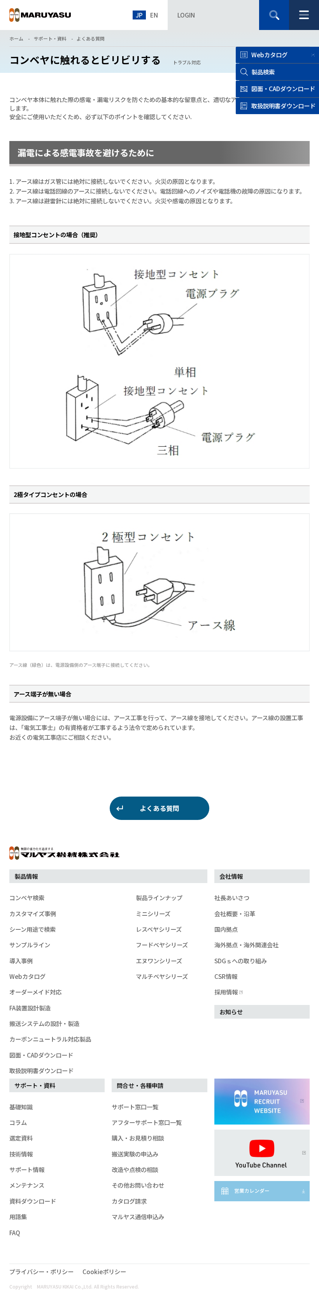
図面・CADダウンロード (41, 1055)
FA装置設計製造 (30, 1007)
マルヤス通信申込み (138, 1216)
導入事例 (21, 960)
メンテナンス (26, 1185)
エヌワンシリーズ (159, 960)
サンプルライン (29, 944)
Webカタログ (269, 54)
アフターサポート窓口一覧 (147, 1122)
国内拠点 (226, 929)
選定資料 (21, 1138)
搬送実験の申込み (135, 1153)
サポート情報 (26, 1169)
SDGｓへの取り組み (240, 960)
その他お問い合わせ (138, 1185)
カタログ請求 (129, 1201)
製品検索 (263, 71)
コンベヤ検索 (26, 897)
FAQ (14, 1232)
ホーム (16, 38)
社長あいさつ (231, 897)
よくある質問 (91, 38)
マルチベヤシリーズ (162, 976)
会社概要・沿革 (234, 913)
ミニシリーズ (153, 913)
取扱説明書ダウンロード (41, 1070)
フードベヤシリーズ (162, 944)
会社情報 (231, 876)
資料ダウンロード (32, 1201)
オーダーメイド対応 (35, 991)
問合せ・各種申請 (140, 1085)
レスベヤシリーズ (159, 929)
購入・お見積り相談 (138, 1138)
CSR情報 (225, 976)
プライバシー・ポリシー (41, 1271)
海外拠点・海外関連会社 (246, 944)
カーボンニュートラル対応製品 (50, 1039)
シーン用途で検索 (32, 929)
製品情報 (26, 876)
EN (154, 15)
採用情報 (226, 991)
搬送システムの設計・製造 (44, 1023)
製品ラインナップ (159, 897)
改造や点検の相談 (135, 1169)
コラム (18, 1122)
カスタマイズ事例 (32, 913)
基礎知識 (21, 1106)
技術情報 (21, 1153)
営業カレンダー (252, 1190)
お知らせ (231, 1011)
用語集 (18, 1216)
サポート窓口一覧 (135, 1106)
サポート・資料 (50, 38)
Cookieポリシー (104, 1271)
